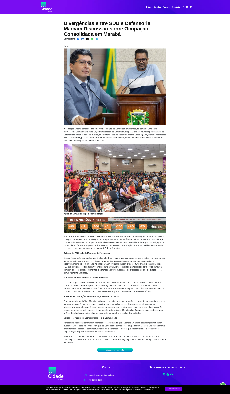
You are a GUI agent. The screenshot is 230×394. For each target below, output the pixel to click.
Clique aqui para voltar (115, 350)
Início (149, 7)
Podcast (166, 7)
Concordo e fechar (173, 389)
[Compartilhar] (77, 39)
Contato (176, 7)
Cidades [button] (157, 7)
